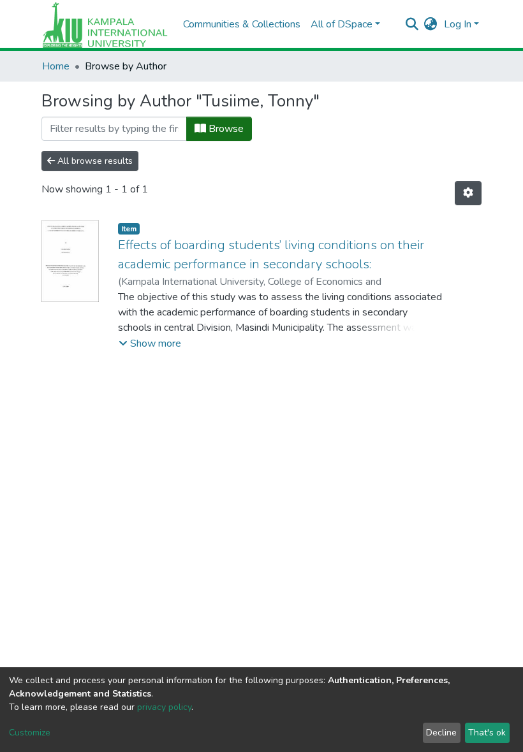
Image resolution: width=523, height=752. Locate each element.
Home (56, 66)
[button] (430, 24)
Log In (457, 24)
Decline (441, 733)
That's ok (487, 733)
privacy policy (164, 707)
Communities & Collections (241, 24)
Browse (225, 129)
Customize (29, 733)
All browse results (94, 161)
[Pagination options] (468, 193)
